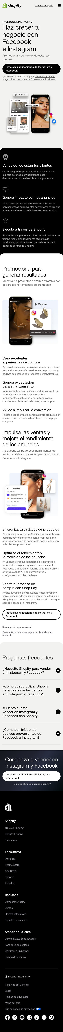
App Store (10, 870)
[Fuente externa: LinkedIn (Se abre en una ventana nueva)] (44, 1017)
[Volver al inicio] (8, 807)
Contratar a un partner (17, 950)
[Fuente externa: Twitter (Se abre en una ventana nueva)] (14, 1017)
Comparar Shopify (15, 901)
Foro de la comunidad (17, 944)
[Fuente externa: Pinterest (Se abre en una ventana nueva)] (51, 1017)
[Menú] (59, 5)
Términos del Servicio (17, 984)
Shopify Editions (14, 834)
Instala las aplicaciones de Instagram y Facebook (29, 68)
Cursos (9, 907)
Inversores (11, 840)
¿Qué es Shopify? (14, 827)
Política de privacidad (16, 996)
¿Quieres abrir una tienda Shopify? (32, 784)
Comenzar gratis (44, 5)
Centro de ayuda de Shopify (20, 938)
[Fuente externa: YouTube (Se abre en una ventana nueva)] (22, 1017)
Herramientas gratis (15, 913)
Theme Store (12, 864)
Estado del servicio (15, 957)
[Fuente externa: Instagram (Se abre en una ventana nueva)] (29, 1017)
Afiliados (10, 883)
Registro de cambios (16, 920)
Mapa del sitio (12, 1002)
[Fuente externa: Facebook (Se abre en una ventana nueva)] (7, 1017)
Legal (8, 990)
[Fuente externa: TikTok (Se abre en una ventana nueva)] (36, 1017)
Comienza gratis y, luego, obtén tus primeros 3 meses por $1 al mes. (29, 77)
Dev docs (10, 858)
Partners (9, 877)
